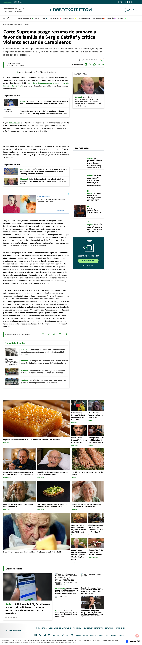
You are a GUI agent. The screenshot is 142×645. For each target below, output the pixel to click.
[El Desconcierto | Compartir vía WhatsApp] (94, 64)
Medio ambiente (24, 18)
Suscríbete (88, 260)
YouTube (49, 635)
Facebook (36, 635)
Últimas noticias (41, 628)
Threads (67, 635)
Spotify (58, 635)
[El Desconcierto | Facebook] (118, 2)
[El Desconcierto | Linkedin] (132, 2)
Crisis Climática (18, 2)
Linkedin (54, 635)
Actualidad (40, 18)
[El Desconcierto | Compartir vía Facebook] (86, 64)
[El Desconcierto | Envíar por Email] (98, 64)
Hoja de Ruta (68, 18)
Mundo (121, 18)
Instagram (45, 635)
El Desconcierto (8, 24)
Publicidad (114, 635)
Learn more (60, 210)
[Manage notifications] (137, 635)
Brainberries (43, 197)
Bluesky (72, 635)
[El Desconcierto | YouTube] (128, 2)
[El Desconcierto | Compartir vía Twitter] (90, 64)
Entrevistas (98, 18)
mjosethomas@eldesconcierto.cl (27, 642)
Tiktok (63, 635)
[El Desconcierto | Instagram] (125, 2)
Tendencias (54, 18)
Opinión (110, 18)
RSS (107, 635)
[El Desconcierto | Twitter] (121, 2)
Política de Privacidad (81, 635)
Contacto (121, 635)
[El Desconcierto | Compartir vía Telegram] (103, 64)
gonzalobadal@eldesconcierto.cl (67, 642)
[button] (132, 10)
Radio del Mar (14, 123)
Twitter (40, 635)
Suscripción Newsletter (96, 635)
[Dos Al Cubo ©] (133, 642)
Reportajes (84, 18)
